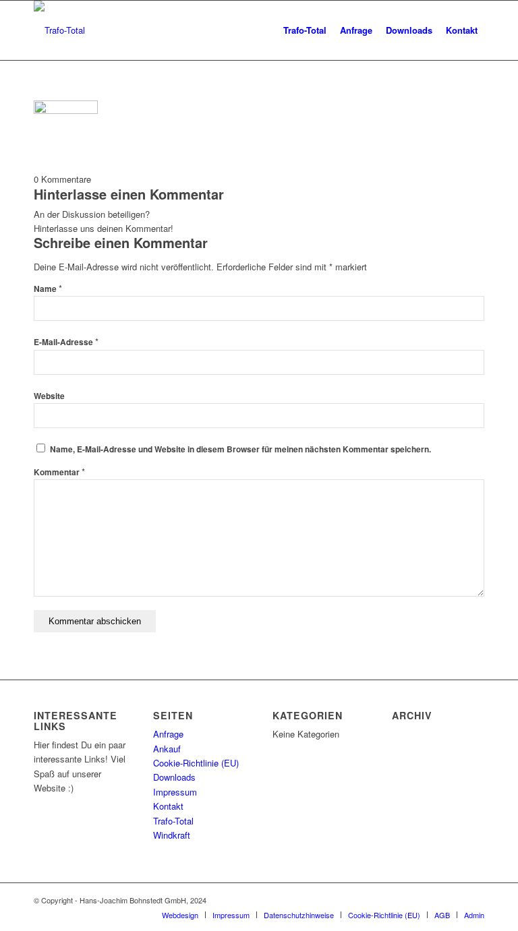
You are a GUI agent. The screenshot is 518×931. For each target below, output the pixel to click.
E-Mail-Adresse (66, 342)
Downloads (174, 777)
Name (48, 289)
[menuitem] (305, 30)
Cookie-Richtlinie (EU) (196, 762)
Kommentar (59, 472)
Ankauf (167, 748)
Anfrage (168, 733)
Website (49, 396)
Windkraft (171, 835)
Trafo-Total (173, 820)
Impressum (175, 791)
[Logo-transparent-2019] (59, 30)
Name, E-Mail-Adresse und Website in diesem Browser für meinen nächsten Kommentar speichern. (240, 449)
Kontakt (168, 806)
